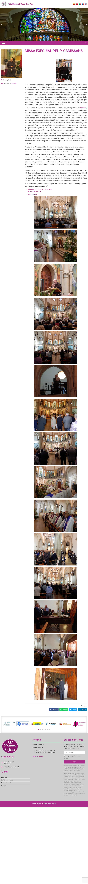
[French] (83, 4)
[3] (42, 729)
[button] (2, 24)
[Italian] (80, 4)
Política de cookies (6, 783)
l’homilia (83, 108)
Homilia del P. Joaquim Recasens (40, 189)
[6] (47, 729)
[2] (40, 729)
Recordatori (32, 194)
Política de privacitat (7, 780)
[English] (86, 4)
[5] (46, 729)
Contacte (4, 786)
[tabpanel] (8, 723)
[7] (49, 729)
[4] (44, 729)
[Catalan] (74, 4)
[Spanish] (77, 4)
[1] (39, 729)
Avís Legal (4, 777)
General (14, 83)
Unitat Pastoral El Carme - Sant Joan (20, 4)
